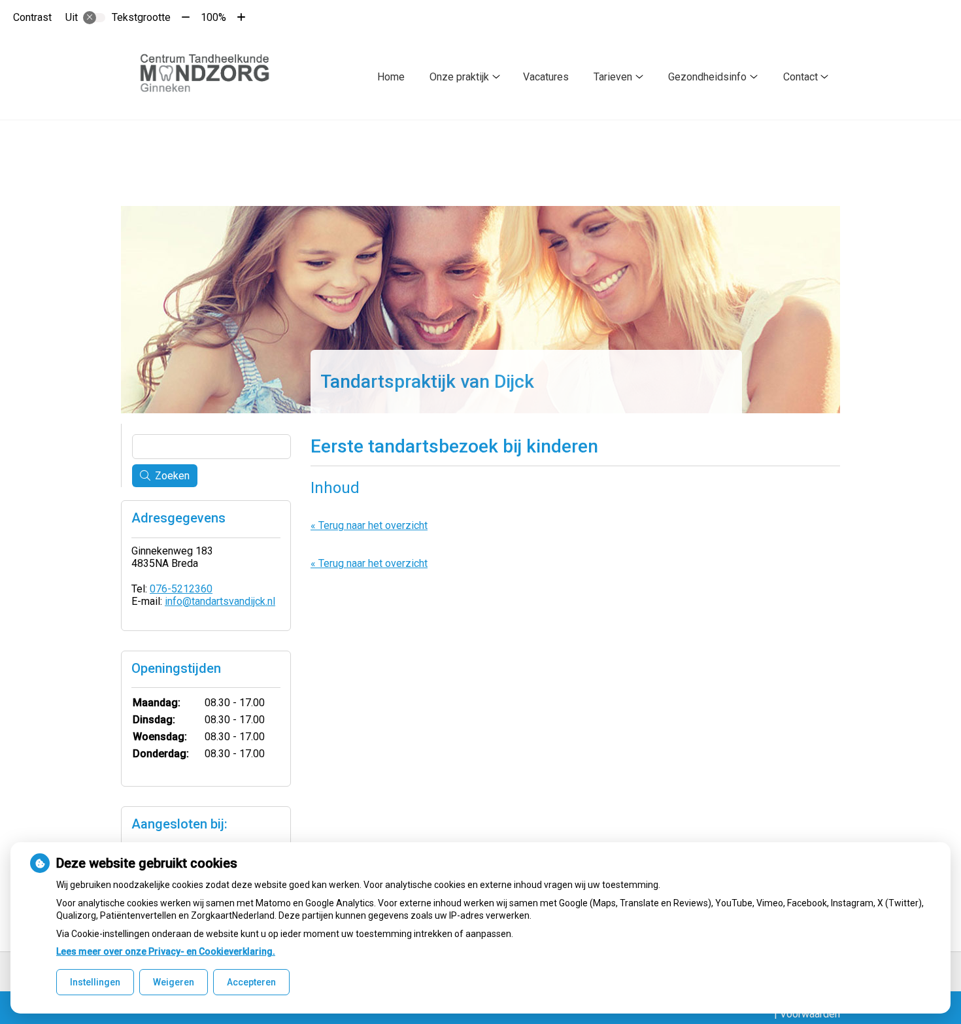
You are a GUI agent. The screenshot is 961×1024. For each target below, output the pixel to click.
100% (213, 17)
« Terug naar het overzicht (369, 525)
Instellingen (95, 982)
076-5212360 (181, 589)
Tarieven (613, 77)
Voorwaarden (810, 1014)
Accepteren (251, 982)
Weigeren (173, 982)
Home (391, 77)
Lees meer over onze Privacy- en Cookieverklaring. (165, 951)
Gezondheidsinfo (707, 77)
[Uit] (94, 17)
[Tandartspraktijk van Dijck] (210, 77)
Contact (800, 77)
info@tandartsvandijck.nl (220, 601)
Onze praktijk (459, 77)
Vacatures (546, 77)
